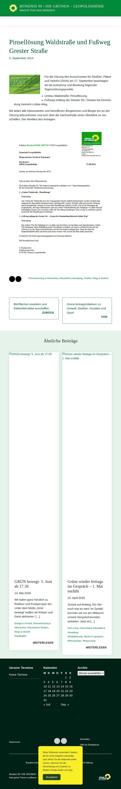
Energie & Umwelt (23, 623)
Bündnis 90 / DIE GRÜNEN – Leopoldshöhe (62, 6)
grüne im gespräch (94, 636)
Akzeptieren (51, 777)
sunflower (32, 777)
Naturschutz (90, 641)
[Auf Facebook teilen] (12, 279)
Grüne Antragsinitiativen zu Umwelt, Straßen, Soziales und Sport (87, 310)
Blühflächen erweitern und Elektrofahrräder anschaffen (34, 308)
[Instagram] (64, 741)
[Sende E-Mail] (18, 279)
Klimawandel (75, 641)
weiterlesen (43, 642)
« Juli (47, 704)
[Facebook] (57, 741)
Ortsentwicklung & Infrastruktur (43, 278)
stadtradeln (21, 636)
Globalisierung (75, 636)
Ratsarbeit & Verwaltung (71, 278)
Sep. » (65, 704)
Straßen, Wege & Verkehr (96, 278)
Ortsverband (33, 627)
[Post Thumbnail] (34, 462)
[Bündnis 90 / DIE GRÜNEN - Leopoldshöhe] (13, 8)
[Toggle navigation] (108, 21)
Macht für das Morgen (37, 10)
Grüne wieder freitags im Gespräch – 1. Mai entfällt (85, 586)
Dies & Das (73, 628)
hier (70, 770)
